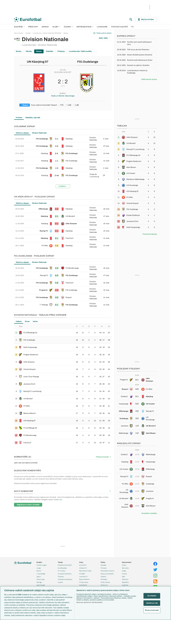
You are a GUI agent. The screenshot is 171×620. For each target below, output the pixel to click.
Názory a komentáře (107, 574)
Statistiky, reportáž (32, 118)
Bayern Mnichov (84, 579)
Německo (125, 579)
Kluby (56, 27)
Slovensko (125, 568)
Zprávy (18, 51)
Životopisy (104, 579)
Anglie (124, 571)
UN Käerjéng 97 (37, 61)
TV (132, 27)
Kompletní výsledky (149, 513)
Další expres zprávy (149, 79)
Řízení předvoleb (152, 610)
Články (103, 562)
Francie (124, 574)
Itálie (123, 576)
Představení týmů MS (64, 565)
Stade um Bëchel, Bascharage (62, 96)
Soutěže (18, 27)
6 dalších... (63, 186)
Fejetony (103, 576)
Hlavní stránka (18, 33)
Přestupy (33, 27)
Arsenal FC (83, 565)
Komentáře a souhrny (107, 571)
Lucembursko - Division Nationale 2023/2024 (47, 33)
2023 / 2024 (103, 38)
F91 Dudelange (87, 61)
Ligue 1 (38, 576)
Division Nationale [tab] (39, 133)
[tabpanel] (63, 162)
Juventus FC (83, 576)
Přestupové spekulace (65, 579)
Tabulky (29, 51)
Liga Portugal (40, 585)
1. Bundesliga (40, 574)
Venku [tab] (35, 321)
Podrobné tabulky (150, 234)
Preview (19, 118)
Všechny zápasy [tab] (22, 133)
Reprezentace (84, 27)
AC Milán (82, 574)
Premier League (41, 565)
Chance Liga (40, 579)
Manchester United (85, 571)
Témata (60, 562)
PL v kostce (61, 571)
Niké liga (39, 582)
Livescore (102, 27)
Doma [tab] (27, 321)
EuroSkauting (62, 568)
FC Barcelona (83, 582)
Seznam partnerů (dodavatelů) (89, 602)
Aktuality (103, 565)
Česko (124, 565)
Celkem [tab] (19, 321)
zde (60, 500)
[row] (63, 138)
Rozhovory (104, 585)
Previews (104, 568)
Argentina (125, 585)
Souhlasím (151, 596)
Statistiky (49, 51)
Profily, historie (105, 582)
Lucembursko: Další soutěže (80, 51)
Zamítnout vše (152, 603)
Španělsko (125, 582)
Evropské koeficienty (64, 574)
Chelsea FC (83, 568)
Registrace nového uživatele (28, 505)
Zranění (60, 582)
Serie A (38, 571)
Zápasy (45, 27)
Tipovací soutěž (119, 27)
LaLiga (38, 568)
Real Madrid (83, 585)
